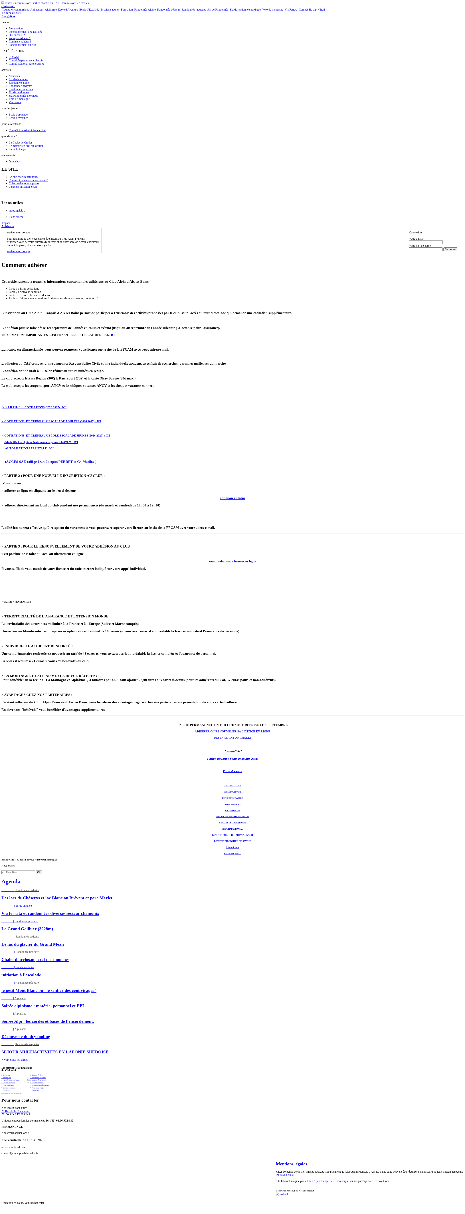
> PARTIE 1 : (13, 407)
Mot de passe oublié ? (418, 252)
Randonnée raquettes (193, 9)
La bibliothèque (18, 149)
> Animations (6, 1078)
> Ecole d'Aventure (8, 1083)
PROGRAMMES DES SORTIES (232, 816)
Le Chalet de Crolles (20, 142)
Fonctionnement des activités (25, 31)
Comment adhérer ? (20, 41)
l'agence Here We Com (375, 1181)
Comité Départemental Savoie (26, 60)
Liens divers (16, 216)
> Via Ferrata (34, 1090)
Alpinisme (50, 9)
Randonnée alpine (19, 82)
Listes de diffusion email (23, 186)
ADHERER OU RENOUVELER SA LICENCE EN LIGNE (232, 731)
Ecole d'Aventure (67, 9)
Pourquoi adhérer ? (20, 38)
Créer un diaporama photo (24, 183)
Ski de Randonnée (217, 9)
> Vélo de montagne (37, 1088)
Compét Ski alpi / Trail (311, 9)
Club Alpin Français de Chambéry (327, 1181)
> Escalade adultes (7, 1085)
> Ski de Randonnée (37, 1083)
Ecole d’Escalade (89, 9)
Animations (37, 9)
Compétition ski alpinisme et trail (27, 130)
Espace (7, 224)
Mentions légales (291, 1164)
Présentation (16, 28)
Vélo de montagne (272, 9)
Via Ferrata (290, 9)
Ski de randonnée (19, 92)
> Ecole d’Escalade (8, 1088)
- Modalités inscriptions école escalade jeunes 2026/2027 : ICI (41, 442)
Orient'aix (14, 161)
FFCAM (14, 57)
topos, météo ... (17, 210)
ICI (113, 334)
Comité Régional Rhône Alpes (26, 63)
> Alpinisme (5, 1075)
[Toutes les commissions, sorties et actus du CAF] (30, 3)
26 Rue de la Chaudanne (15, 1111)
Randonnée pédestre (168, 9)
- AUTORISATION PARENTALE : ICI (29, 448)
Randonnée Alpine (145, 9)
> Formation (5, 1090)
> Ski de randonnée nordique (40, 1085)
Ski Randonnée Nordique (23, 95)
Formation (126, 9)
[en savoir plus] (285, 1174)
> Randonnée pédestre (38, 1078)
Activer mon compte (18, 251)
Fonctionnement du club (23, 44)
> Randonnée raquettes (38, 1080)
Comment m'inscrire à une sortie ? (28, 180)
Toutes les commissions (15, 9)
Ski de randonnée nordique (245, 9)
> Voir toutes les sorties (14, 1059)
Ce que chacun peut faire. (23, 176)
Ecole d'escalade (18, 114)
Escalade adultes (110, 9)
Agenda (11, 881)
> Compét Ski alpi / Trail (10, 1080)
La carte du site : (11, 14)
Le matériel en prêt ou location (26, 145)
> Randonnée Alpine (37, 1075)
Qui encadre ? (17, 35)
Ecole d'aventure (18, 117)
